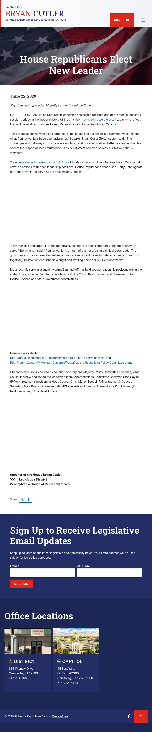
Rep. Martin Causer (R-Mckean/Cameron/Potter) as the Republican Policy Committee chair (70, 362)
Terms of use (60, 716)
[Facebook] (28, 499)
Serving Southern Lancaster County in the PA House (36, 13)
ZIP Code (83, 566)
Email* (14, 566)
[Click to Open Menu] (143, 20)
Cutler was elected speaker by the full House (39, 162)
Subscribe (122, 20)
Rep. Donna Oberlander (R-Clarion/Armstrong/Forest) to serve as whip (57, 358)
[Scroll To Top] (141, 716)
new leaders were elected (99, 119)
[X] (22, 499)
